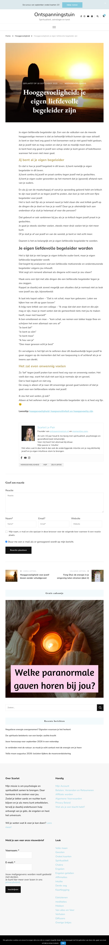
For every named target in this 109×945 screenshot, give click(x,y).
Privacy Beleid (63, 802)
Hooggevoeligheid (75, 83)
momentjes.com (80, 431)
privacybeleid (12, 882)
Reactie (9, 490)
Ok (63, 943)
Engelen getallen (64, 873)
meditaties (61, 901)
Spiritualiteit (61, 860)
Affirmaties (61, 877)
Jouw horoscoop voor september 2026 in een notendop (32, 741)
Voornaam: (12, 850)
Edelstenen (61, 897)
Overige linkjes (63, 922)
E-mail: (10, 862)
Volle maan (61, 848)
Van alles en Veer (64, 910)
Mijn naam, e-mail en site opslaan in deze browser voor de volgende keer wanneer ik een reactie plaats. (55, 533)
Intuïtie (59, 881)
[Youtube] (25, 457)
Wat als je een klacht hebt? (70, 807)
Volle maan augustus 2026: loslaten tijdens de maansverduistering (38, 753)
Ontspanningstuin (54, 14)
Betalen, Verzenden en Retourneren (74, 790)
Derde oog (61, 885)
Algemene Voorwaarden (68, 798)
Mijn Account (62, 786)
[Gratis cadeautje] (54, 649)
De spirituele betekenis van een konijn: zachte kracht (30, 735)
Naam (9, 518)
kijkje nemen (72, 5)
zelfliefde (56, 465)
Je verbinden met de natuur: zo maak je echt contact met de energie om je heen (43, 747)
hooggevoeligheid (30, 465)
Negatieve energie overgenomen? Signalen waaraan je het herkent (38, 729)
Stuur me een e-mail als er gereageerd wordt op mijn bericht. (40, 541)
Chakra (59, 864)
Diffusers (60, 918)
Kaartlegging (62, 889)
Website (75, 518)
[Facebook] (21, 457)
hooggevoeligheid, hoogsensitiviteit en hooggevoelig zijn (61, 411)
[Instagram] (29, 457)
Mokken (59, 905)
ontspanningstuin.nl (59, 431)
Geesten (59, 852)
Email (41, 518)
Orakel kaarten (63, 856)
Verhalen (60, 914)
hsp (45, 465)
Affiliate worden (64, 794)
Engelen (59, 868)
